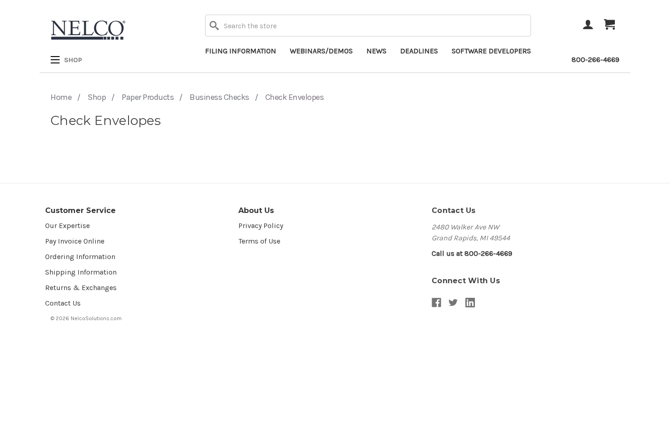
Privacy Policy (260, 225)
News (376, 51)
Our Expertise (67, 225)
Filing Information (240, 51)
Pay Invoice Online (74, 241)
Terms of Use (259, 241)
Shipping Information (81, 272)
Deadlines (419, 51)
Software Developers (491, 51)
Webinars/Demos (321, 51)
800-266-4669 (595, 59)
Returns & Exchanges (81, 287)
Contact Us (63, 303)
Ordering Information (80, 256)
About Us (256, 210)
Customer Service (80, 210)
